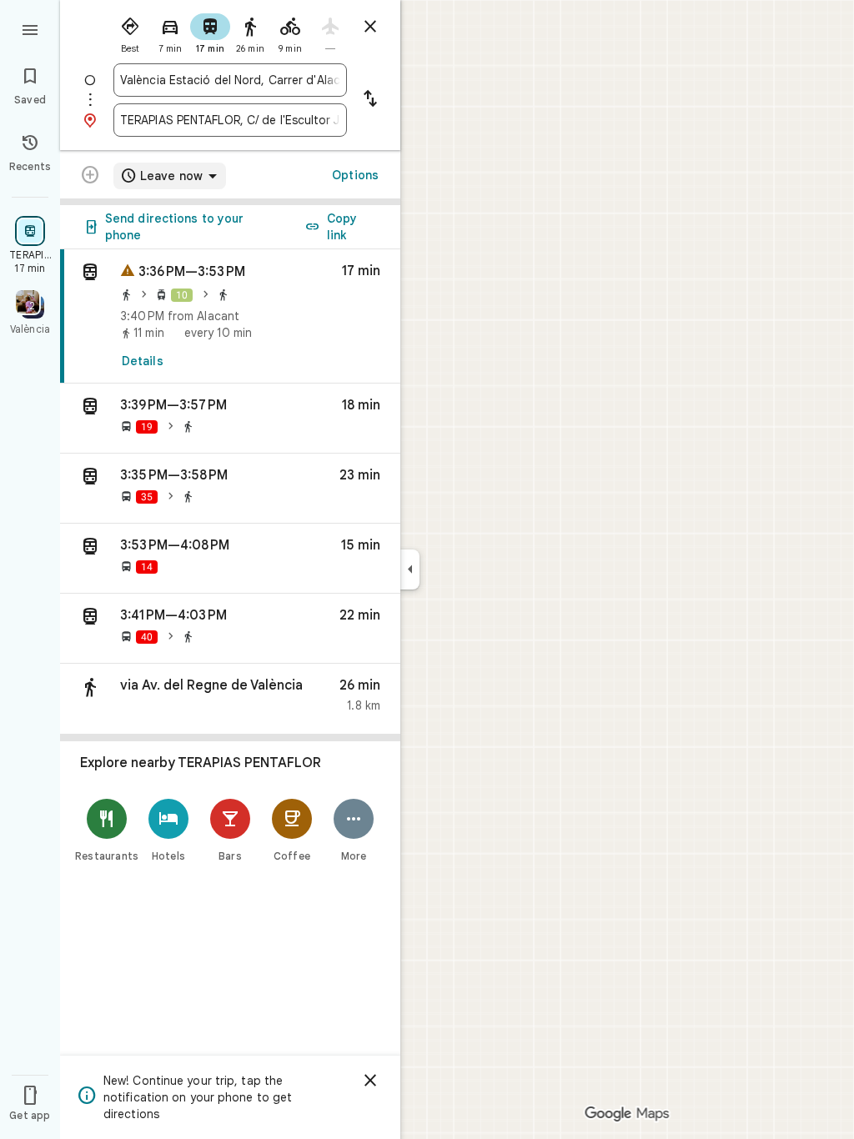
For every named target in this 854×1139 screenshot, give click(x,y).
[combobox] (230, 80)
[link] (230, 316)
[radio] (130, 31)
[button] (230, 419)
